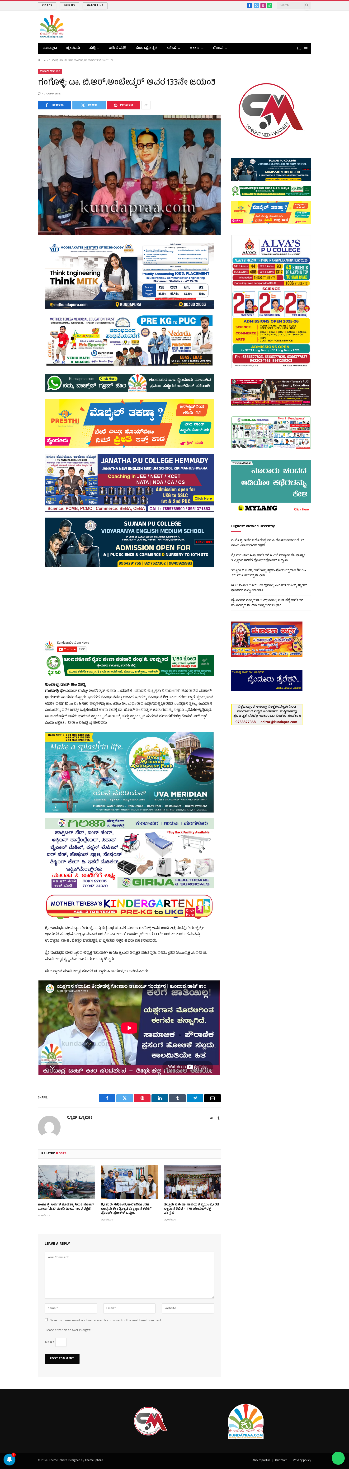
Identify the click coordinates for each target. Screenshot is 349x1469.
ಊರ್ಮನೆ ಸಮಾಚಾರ (50, 71)
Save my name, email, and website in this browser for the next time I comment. (106, 1320)
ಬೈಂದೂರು (73, 48)
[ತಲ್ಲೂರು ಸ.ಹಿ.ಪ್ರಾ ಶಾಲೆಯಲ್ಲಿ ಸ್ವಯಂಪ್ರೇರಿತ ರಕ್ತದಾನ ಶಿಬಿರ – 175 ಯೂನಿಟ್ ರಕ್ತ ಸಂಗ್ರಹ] (192, 1182)
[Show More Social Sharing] (146, 105)
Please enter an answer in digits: (68, 1330)
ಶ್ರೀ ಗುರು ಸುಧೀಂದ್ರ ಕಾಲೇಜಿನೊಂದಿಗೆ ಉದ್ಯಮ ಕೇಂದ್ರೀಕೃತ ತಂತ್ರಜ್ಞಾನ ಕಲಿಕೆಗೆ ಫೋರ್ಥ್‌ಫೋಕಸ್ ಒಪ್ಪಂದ (126, 1209)
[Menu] (305, 48)
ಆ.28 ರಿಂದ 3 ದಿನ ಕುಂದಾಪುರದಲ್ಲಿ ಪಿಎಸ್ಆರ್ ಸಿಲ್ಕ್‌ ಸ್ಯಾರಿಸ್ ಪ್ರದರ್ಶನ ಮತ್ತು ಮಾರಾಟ (269, 588)
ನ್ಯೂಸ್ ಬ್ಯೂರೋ (79, 1118)
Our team (281, 1460)
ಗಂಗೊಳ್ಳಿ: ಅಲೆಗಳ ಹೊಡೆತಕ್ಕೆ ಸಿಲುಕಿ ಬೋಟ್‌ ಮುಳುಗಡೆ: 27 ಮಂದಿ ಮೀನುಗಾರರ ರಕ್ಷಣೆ (66, 1207)
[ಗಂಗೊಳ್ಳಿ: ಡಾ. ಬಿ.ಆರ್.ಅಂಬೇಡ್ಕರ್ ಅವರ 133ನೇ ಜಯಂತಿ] (129, 175)
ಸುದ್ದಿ (92, 48)
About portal (261, 1460)
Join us (69, 6)
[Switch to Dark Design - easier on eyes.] (299, 48)
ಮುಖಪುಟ (50, 48)
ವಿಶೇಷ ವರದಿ (117, 48)
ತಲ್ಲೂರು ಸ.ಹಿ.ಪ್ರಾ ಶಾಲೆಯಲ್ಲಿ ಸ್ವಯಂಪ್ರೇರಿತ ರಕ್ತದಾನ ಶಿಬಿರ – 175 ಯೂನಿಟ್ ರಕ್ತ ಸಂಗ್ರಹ (191, 1209)
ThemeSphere (94, 1460)
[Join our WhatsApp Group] (338, 1458)
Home (42, 60)
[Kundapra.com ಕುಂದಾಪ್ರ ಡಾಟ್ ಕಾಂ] (51, 27)
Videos (47, 6)
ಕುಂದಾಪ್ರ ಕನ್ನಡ (146, 48)
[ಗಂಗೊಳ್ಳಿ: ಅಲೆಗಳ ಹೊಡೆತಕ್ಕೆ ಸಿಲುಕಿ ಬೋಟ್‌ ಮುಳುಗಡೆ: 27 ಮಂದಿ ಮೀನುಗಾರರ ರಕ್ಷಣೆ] (66, 1182)
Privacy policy (302, 1460)
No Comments (51, 94)
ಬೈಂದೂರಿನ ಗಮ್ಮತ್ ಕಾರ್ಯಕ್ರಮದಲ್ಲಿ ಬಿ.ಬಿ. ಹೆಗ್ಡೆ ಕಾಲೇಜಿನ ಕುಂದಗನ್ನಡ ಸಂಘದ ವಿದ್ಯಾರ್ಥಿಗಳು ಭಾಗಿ (267, 603)
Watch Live (95, 6)
